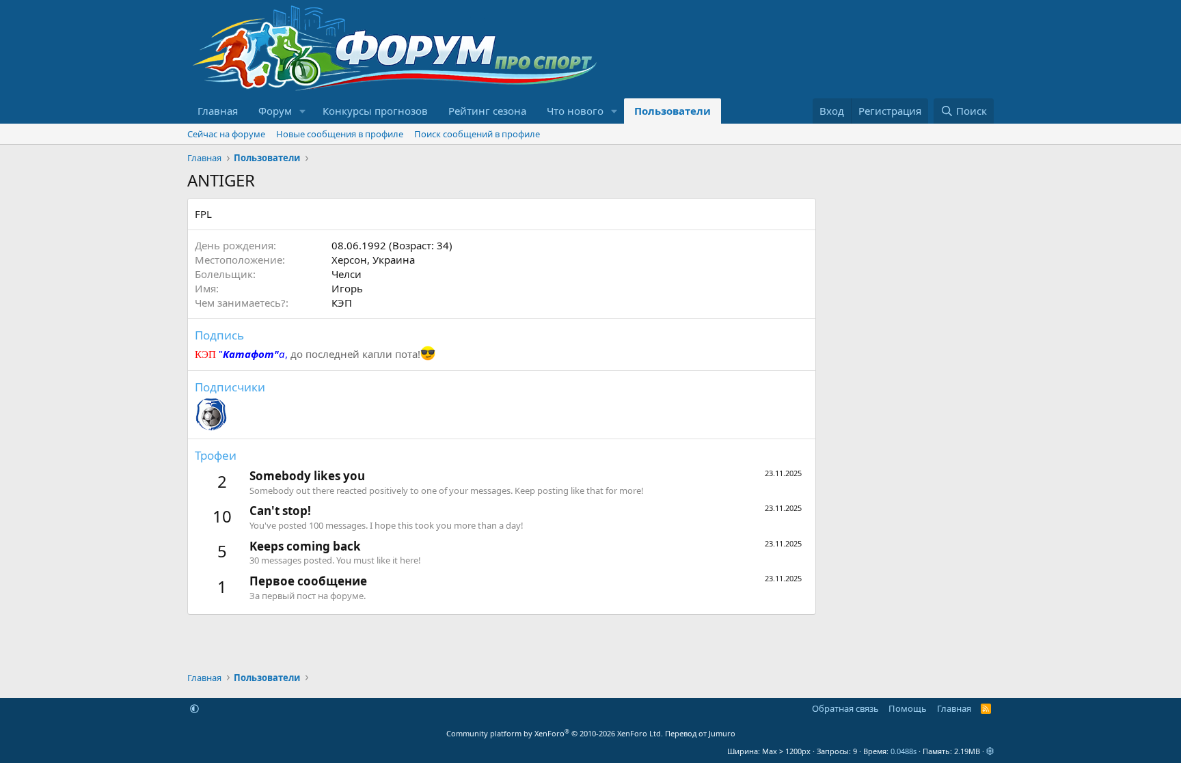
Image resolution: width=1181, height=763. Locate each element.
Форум (275, 110)
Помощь (907, 708)
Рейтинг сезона (487, 110)
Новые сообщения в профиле (339, 134)
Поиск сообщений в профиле (477, 134)
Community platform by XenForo (554, 733)
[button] (302, 111)
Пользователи (672, 110)
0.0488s (904, 751)
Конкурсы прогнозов (375, 110)
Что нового (575, 110)
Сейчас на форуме (226, 134)
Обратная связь (845, 708)
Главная (218, 110)
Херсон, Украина (373, 259)
